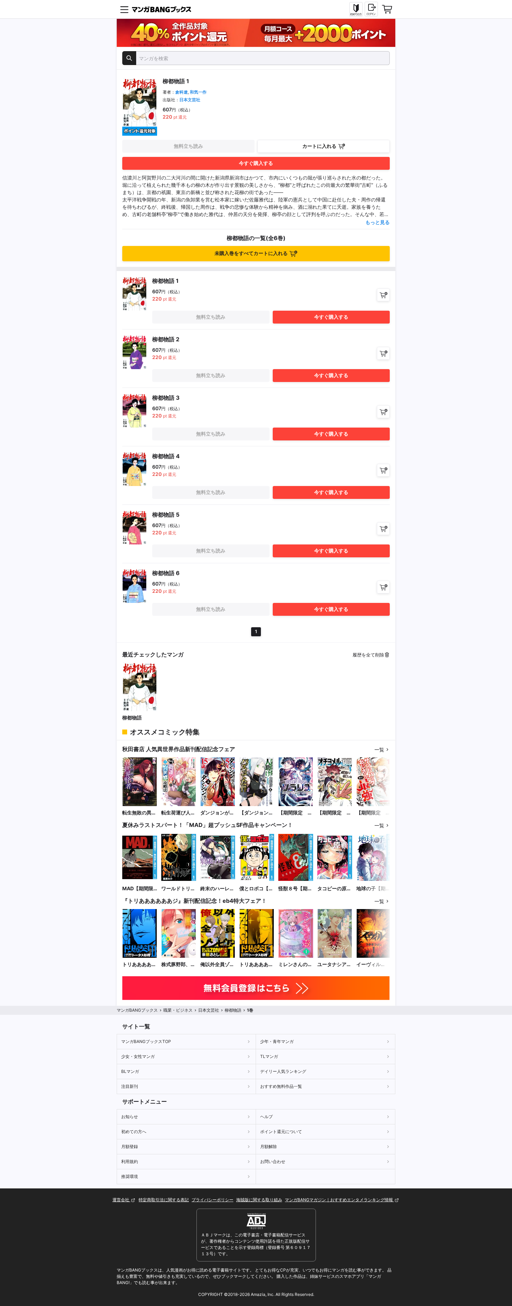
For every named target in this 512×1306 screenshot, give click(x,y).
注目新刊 (129, 1086)
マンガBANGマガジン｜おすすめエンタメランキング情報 (339, 1199)
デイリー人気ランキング (283, 1071)
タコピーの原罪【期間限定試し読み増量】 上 (334, 888)
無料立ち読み (188, 146)
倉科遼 (181, 92)
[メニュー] (124, 9)
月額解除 (268, 1146)
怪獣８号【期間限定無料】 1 (295, 888)
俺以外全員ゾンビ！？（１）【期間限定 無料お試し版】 (217, 964)
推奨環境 (129, 1176)
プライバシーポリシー (212, 1199)
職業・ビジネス (178, 1010)
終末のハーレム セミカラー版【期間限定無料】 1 (217, 888)
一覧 (379, 749)
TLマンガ (269, 1056)
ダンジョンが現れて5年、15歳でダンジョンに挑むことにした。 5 (217, 813)
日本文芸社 (189, 99)
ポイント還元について (281, 1131)
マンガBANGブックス (137, 1010)
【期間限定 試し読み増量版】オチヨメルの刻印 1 (334, 813)
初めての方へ (133, 1131)
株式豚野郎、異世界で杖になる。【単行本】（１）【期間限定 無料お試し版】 (178, 964)
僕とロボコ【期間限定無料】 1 (256, 888)
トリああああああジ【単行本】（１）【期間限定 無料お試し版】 (256, 964)
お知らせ (129, 1116)
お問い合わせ (272, 1161)
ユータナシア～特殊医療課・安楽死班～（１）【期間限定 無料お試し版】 (334, 964)
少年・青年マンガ (277, 1041)
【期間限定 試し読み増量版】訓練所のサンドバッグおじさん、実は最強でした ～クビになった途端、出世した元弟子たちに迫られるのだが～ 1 (373, 813)
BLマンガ (130, 1071)
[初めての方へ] (356, 9)
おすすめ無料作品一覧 (281, 1086)
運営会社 (121, 1199)
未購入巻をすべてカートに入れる (251, 253)
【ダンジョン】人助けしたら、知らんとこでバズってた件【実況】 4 (256, 813)
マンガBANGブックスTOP (146, 1041)
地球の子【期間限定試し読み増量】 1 (373, 888)
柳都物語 (132, 717)
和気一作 (198, 92)
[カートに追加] (383, 294)
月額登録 (129, 1146)
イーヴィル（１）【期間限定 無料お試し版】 (373, 964)
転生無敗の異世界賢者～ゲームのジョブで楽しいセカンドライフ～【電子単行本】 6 (139, 813)
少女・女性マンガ (138, 1056)
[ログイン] (371, 9)
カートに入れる (319, 146)
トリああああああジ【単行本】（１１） (139, 964)
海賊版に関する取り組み (259, 1199)
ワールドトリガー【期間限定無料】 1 (178, 888)
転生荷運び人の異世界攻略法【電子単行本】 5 (178, 813)
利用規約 (129, 1161)
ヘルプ (266, 1116)
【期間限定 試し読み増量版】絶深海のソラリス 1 (295, 813)
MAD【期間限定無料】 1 (137, 888)
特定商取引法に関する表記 (164, 1199)
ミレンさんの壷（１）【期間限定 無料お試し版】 (295, 964)
